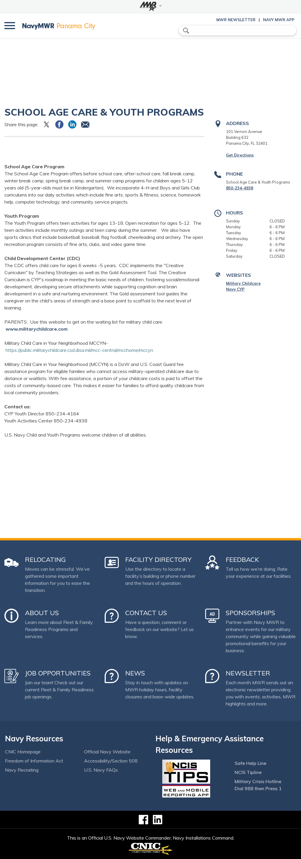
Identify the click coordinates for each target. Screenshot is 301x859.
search (186, 31)
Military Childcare (243, 283)
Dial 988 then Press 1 (258, 788)
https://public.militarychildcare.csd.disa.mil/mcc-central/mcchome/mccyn (79, 350)
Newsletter (248, 673)
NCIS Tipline (248, 772)
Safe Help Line (250, 763)
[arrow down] (150, 6)
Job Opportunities (58, 673)
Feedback (242, 559)
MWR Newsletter (235, 19)
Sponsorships (250, 613)
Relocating (45, 559)
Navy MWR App (279, 19)
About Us (42, 613)
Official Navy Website (107, 752)
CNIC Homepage (23, 752)
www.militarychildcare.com (37, 329)
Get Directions (240, 155)
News (135, 673)
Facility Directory (158, 559)
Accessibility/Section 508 (111, 761)
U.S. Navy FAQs (101, 770)
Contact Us (146, 613)
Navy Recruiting (22, 770)
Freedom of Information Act (34, 761)
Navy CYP (235, 289)
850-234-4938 (239, 188)
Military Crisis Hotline (258, 781)
